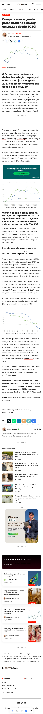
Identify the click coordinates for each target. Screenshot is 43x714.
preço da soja (25, 410)
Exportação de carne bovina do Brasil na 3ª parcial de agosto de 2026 (15, 630)
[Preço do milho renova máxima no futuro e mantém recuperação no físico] (34, 596)
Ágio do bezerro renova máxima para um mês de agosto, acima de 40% (26, 454)
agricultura (16, 410)
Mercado (6, 14)
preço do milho (7, 412)
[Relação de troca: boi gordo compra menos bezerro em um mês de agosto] (7, 499)
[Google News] (18, 702)
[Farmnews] (21, 4)
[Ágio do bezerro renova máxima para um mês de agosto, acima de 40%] (7, 456)
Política (32, 584)
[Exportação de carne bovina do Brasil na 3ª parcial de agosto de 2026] (34, 633)
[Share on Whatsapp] (14, 421)
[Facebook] (37, 429)
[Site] (35, 429)
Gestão (17, 491)
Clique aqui (21, 254)
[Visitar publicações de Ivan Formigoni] (4, 34)
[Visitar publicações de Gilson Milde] (5, 580)
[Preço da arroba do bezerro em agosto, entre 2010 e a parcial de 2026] (7, 466)
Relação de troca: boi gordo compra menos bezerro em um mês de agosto (27, 498)
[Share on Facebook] (7, 41)
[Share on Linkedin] (19, 421)
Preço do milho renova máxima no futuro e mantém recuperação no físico (14, 592)
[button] (4, 4)
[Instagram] (21, 702)
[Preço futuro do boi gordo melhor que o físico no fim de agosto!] (7, 477)
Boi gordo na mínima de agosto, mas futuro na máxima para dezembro (15, 611)
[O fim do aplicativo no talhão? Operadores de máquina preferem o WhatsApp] (7, 488)
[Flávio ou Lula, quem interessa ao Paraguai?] (34, 578)
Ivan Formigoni (16, 33)
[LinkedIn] (40, 429)
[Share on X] (11, 41)
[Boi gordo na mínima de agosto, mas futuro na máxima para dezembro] (34, 615)
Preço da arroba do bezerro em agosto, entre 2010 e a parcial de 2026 (26, 465)
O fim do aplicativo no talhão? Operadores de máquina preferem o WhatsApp (27, 487)
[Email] (24, 421)
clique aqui (22, 139)
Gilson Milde (11, 580)
